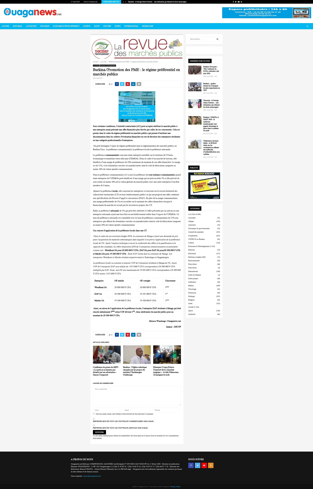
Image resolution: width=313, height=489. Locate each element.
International (131, 26)
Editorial (17, 26)
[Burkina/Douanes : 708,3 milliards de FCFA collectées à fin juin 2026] (194, 70)
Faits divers (192, 264)
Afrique (191, 221)
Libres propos (193, 278)
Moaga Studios (175, 486)
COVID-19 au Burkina (196, 239)
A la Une (96, 65)
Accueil (5, 26)
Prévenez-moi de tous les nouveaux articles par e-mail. (120, 428)
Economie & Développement (66, 26)
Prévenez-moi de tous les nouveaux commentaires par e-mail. (123, 421)
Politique (44, 26)
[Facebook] (191, 465)
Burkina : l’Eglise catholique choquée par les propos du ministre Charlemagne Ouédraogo (135, 371)
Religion (191, 300)
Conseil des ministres (196, 232)
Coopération (192, 236)
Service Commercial (90, 2)
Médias (191, 286)
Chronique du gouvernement (198, 228)
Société (86, 26)
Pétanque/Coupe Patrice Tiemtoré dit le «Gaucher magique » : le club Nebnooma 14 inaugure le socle (166, 371)
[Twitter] (197, 465)
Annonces (192, 225)
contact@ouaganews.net (92, 476)
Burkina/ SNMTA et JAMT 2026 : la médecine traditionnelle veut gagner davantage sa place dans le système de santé (211, 124)
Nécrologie (147, 26)
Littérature (192, 282)
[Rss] (210, 465)
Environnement (194, 261)
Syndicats (191, 314)
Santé (97, 26)
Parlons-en (192, 293)
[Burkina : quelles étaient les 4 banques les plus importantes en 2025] (194, 86)
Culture (107, 26)
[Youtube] (204, 465)
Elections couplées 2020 (196, 257)
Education (192, 253)
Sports (118, 26)
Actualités (31, 26)
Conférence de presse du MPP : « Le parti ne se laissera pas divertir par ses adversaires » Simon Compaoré (106, 371)
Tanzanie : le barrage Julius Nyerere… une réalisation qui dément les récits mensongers (157, 2)
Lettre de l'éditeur (194, 275)
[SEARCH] (217, 39)
